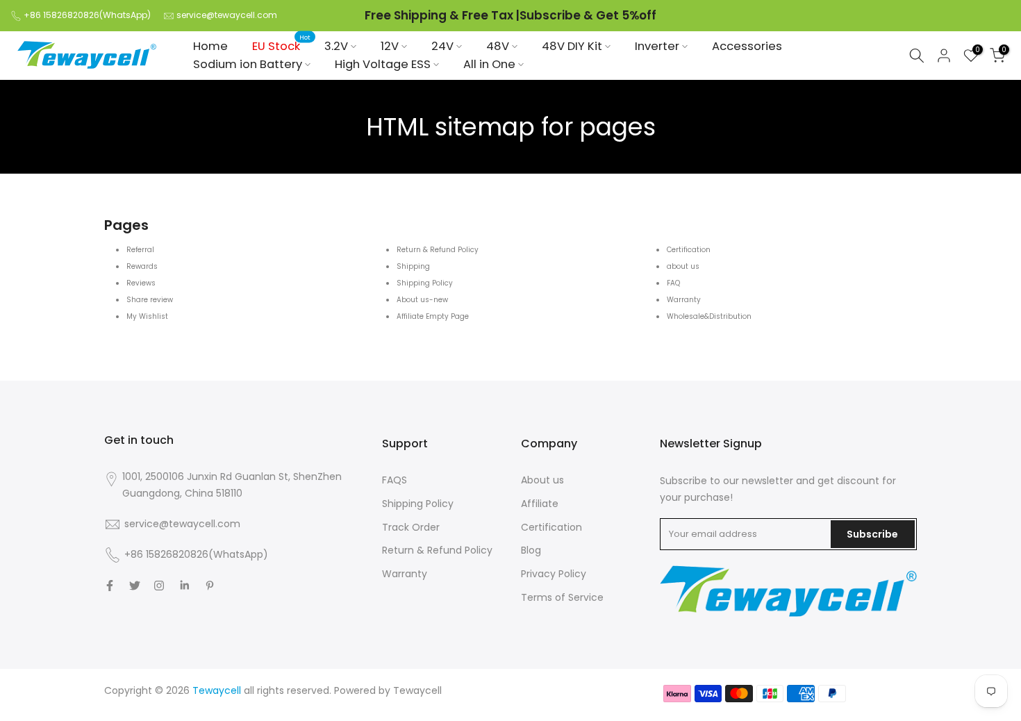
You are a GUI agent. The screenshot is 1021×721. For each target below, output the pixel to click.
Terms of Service (562, 597)
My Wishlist (147, 316)
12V (390, 46)
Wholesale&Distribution (709, 316)
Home (210, 46)
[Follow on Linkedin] (184, 585)
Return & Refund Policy (438, 250)
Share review (149, 300)
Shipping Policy (425, 283)
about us (683, 266)
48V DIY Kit (572, 46)
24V (442, 46)
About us (542, 480)
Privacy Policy (553, 574)
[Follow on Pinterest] (210, 585)
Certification (689, 250)
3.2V (336, 46)
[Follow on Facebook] (109, 585)
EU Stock (281, 46)
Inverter (657, 46)
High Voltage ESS (383, 64)
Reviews (141, 283)
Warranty (684, 300)
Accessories (747, 46)
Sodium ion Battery (247, 64)
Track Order (411, 527)
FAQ (673, 283)
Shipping (413, 266)
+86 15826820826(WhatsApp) (87, 15)
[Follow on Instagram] (159, 585)
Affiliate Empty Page (433, 316)
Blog (531, 550)
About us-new (422, 300)
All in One (489, 64)
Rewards (142, 266)
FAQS (394, 480)
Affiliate (539, 504)
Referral (140, 250)
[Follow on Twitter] (134, 585)
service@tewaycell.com (226, 15)
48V (497, 46)
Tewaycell (417, 690)
